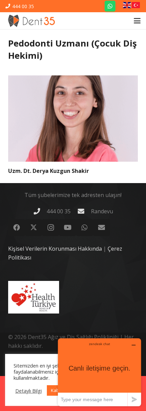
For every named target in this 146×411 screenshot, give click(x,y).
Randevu (102, 211)
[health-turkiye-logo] (33, 297)
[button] (137, 20)
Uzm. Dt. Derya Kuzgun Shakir (48, 171)
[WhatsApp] (110, 6)
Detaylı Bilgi (28, 391)
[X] (33, 227)
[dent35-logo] (31, 21)
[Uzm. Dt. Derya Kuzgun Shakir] (73, 118)
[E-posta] (101, 227)
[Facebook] (16, 227)
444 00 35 (59, 211)
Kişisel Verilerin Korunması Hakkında (55, 248)
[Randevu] (84, 211)
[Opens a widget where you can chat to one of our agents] (99, 372)
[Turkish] (136, 6)
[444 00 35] (40, 211)
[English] (127, 6)
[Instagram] (50, 227)
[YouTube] (67, 227)
